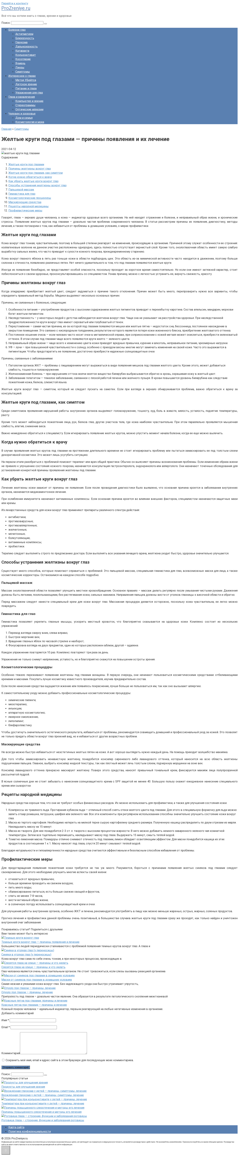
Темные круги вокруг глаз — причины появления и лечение (40, 942)
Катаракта (22, 50)
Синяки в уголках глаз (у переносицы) (26, 954)
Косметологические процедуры (29, 198)
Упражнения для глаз (29, 92)
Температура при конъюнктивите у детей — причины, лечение (42, 1103)
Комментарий (10, 1053)
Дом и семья (24, 117)
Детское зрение (26, 84)
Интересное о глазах (22, 76)
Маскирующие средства (24, 202)
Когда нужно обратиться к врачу (30, 177)
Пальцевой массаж (21, 189)
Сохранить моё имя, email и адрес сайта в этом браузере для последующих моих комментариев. (70, 1060)
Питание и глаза (26, 88)
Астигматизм (24, 34)
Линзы (19, 67)
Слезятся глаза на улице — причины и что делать (33, 967)
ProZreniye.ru (15, 8)
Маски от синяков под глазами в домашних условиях (36, 979)
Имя (5, 1020)
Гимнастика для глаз (21, 193)
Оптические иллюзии (29, 109)
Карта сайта (16, 1127)
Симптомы (22, 71)
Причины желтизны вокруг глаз (29, 168)
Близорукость (24, 38)
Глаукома (21, 42)
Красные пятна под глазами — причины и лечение (34, 1005)
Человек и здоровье (22, 113)
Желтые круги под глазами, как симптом (35, 172)
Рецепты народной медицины (28, 206)
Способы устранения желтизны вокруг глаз (37, 185)
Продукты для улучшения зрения (23, 1086)
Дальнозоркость (26, 46)
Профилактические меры (25, 210)
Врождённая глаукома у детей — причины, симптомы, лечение (42, 1095)
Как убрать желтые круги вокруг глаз (33, 181)
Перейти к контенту (14, 3)
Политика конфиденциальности (29, 1131)
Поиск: (6, 22)
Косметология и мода (29, 122)
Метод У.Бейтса (25, 80)
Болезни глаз (17, 29)
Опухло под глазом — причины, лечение (27, 992)
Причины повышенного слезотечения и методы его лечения (41, 1112)
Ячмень (20, 63)
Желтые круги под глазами (26, 164)
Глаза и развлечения (21, 97)
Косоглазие (23, 59)
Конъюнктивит (25, 55)
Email (5, 1027)
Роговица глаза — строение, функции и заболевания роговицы (42, 1120)
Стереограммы (25, 105)
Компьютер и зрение (29, 101)
